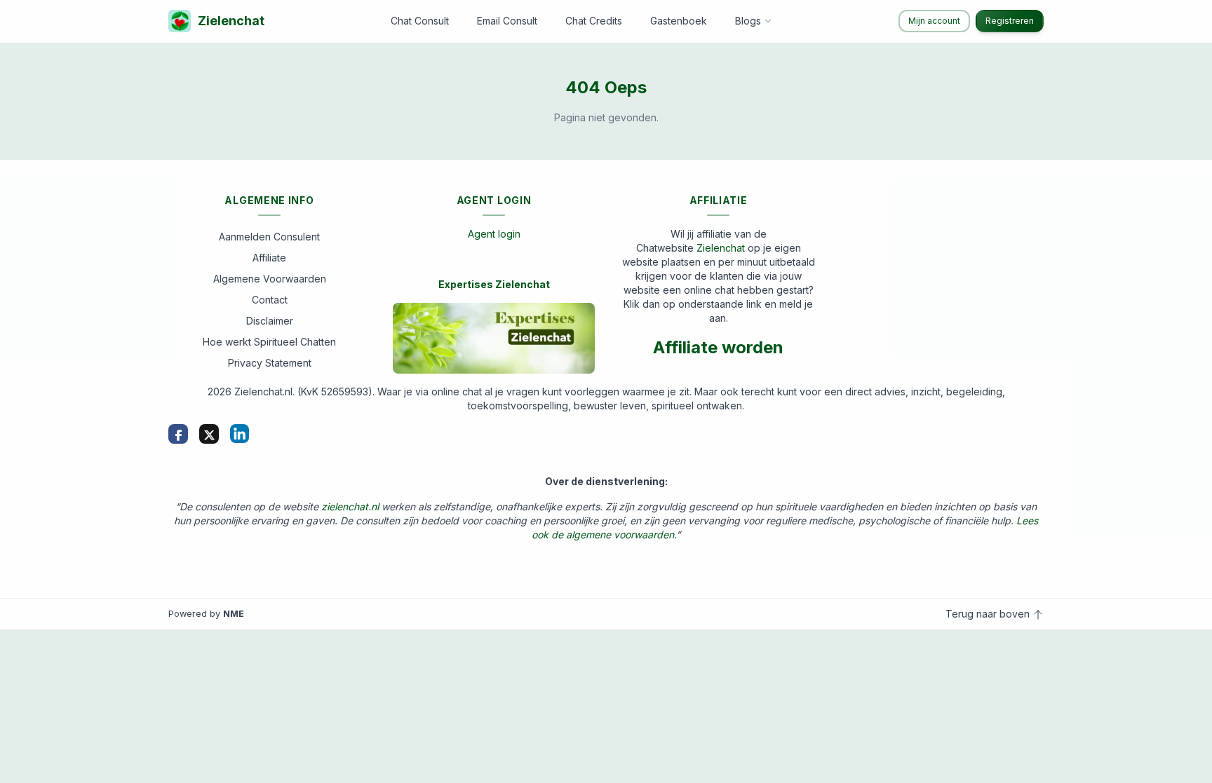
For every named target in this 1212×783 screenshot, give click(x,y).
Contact (270, 300)
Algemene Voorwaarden (269, 279)
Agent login (494, 234)
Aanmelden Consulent (269, 237)
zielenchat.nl (350, 506)
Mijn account (934, 20)
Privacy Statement (269, 363)
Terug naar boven (988, 614)
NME (233, 613)
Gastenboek (678, 21)
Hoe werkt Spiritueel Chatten (269, 342)
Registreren (1009, 20)
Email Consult (507, 21)
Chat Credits (593, 21)
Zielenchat (231, 20)
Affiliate (269, 258)
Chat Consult (420, 21)
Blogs (748, 21)
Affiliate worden (718, 347)
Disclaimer (269, 321)
